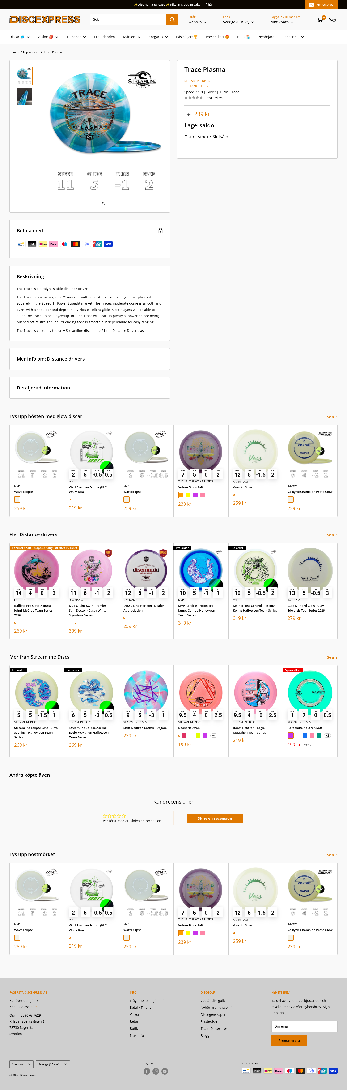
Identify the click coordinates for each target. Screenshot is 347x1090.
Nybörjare (266, 36)
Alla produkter (30, 52)
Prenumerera (289, 1040)
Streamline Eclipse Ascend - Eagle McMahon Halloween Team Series (89, 732)
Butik (134, 1028)
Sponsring (291, 36)
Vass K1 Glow (242, 487)
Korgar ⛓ (156, 36)
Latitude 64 (22, 599)
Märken (129, 36)
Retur (134, 1021)
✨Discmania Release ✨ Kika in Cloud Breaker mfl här (173, 4)
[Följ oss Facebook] (147, 1071)
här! (33, 1006)
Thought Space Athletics (195, 481)
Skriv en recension (215, 818)
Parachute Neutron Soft (305, 728)
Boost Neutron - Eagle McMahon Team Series (249, 730)
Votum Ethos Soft (190, 487)
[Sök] (172, 19)
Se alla (333, 416)
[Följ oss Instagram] (155, 1071)
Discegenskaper (213, 1014)
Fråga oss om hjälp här (148, 1000)
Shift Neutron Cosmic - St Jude (145, 728)
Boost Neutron (189, 728)
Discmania (76, 599)
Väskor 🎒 (45, 36)
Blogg (205, 1035)
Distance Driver (198, 86)
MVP (17, 486)
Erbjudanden (104, 36)
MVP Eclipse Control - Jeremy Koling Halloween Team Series (255, 607)
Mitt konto (280, 21)
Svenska (17, 1064)
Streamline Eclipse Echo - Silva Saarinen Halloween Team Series (36, 732)
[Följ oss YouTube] (164, 1071)
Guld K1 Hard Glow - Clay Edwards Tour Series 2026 (306, 607)
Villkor (135, 1014)
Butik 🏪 (243, 36)
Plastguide (209, 1021)
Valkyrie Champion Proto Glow (310, 492)
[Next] (338, 471)
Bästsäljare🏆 (187, 36)
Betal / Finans (140, 1007)
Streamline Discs (197, 81)
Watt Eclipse (132, 492)
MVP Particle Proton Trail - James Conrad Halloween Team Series (197, 610)
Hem (12, 52)
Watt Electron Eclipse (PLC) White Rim (88, 489)
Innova (292, 486)
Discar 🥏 (16, 36)
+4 (214, 735)
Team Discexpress (215, 1028)
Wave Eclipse (23, 492)
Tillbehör (74, 36)
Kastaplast (240, 481)
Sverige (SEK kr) (48, 1064)
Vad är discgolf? (213, 1000)
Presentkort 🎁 (217, 36)
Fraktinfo (137, 1035)
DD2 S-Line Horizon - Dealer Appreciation (143, 607)
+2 (327, 735)
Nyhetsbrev (325, 4)
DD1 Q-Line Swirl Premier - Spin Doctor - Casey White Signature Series (88, 610)
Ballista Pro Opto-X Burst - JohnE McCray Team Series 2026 (33, 610)
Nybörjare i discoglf (216, 1007)
